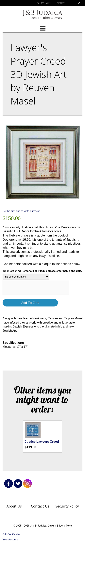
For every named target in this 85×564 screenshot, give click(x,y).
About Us (14, 506)
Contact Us (40, 506)
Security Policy (67, 506)
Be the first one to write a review (21, 211)
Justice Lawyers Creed (42, 441)
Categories (42, 28)
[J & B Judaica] (42, 19)
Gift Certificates (12, 534)
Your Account (10, 539)
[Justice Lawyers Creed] (33, 437)
